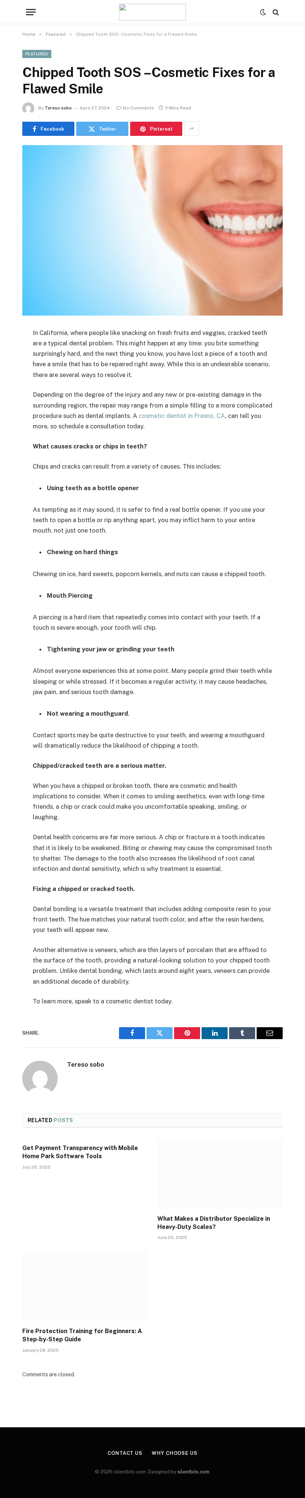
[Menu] (31, 12)
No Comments (138, 108)
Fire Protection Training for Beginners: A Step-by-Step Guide (82, 1335)
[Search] (275, 12)
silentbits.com (193, 1472)
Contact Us (124, 1453)
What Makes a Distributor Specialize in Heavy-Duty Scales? (213, 1222)
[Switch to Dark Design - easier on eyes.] (263, 12)
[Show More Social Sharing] (191, 129)
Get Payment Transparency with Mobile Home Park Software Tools (80, 1152)
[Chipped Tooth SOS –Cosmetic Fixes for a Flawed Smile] (152, 230)
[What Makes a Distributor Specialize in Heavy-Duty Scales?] (220, 1173)
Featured (36, 54)
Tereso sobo (58, 108)
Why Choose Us (175, 1453)
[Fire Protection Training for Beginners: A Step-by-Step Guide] (85, 1286)
